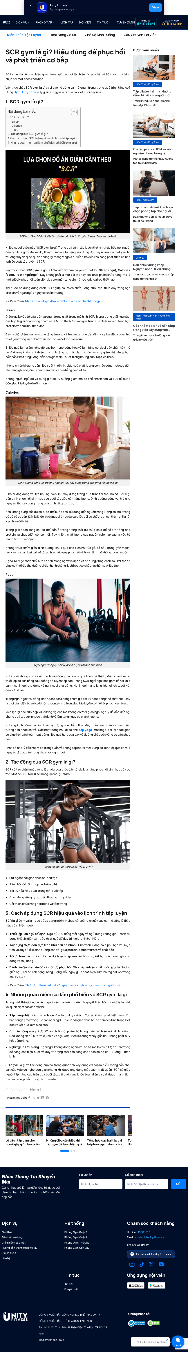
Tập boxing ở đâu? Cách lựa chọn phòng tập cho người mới (153, 209)
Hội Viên (85, 22)
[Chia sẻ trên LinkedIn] (42, 1098)
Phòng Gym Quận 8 (76, 1237)
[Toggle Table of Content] (72, 112)
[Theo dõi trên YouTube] (161, 1265)
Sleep (15, 121)
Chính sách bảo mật (14, 1242)
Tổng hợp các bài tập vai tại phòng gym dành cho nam (104, 1142)
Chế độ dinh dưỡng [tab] (100, 34)
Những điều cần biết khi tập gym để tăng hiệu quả (64, 1142)
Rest (15, 129)
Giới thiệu (7, 1232)
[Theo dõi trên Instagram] (132, 1265)
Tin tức (102, 22)
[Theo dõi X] (151, 1265)
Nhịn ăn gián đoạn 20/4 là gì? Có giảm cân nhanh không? (62, 301)
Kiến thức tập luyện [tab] (24, 34)
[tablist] (94, 35)
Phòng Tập (44, 22)
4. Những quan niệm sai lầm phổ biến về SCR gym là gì (42, 143)
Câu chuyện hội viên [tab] (140, 34)
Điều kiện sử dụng (12, 1237)
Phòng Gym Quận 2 (76, 1232)
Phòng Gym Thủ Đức (76, 1242)
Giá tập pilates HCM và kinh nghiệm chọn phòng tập (153, 151)
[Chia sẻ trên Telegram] (47, 1098)
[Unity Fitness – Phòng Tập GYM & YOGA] (6, 22)
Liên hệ (6, 1258)
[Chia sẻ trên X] (33, 1098)
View (155, 7)
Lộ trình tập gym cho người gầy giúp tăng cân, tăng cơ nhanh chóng (23, 1142)
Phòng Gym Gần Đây (76, 1247)
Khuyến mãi (71, 1289)
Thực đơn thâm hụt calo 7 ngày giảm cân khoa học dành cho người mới (72, 985)
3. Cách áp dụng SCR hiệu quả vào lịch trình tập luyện (42, 138)
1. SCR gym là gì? (18, 117)
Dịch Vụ (21, 22)
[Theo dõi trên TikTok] (141, 1265)
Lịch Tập (67, 22)
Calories (17, 125)
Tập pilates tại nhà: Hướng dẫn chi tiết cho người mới (152, 93)
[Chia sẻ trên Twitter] (38, 1098)
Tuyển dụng (126, 22)
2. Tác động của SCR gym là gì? (28, 134)
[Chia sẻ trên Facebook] (29, 1098)
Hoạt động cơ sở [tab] (63, 34)
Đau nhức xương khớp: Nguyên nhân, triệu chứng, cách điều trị (152, 267)
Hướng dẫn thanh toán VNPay (19, 1247)
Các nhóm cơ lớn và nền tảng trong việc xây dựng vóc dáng (154, 328)
